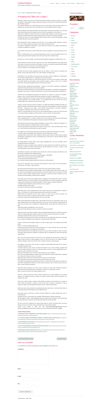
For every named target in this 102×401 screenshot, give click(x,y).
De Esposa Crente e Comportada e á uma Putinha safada (32, 313)
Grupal (72, 50)
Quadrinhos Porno (74, 86)
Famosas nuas (73, 120)
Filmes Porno (73, 101)
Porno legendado (73, 116)
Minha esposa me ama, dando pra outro (28, 329)
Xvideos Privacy (73, 118)
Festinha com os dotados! (75, 158)
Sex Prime (72, 110)
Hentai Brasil (72, 121)
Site (19, 383)
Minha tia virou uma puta (75, 151)
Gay (72, 47)
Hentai (71, 106)
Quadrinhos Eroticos (74, 111)
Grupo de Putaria (73, 125)
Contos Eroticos (24, 3)
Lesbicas (73, 54)
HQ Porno (72, 88)
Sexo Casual (74, 66)
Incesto (72, 52)
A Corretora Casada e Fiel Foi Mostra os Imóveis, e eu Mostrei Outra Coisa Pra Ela (39, 317)
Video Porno (72, 113)
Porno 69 (72, 115)
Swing (72, 68)
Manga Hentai (73, 90)
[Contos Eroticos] (77, 20)
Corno (72, 38)
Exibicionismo (74, 42)
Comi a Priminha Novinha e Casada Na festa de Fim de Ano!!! (33, 325)
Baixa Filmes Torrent (74, 83)
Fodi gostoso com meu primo (76, 162)
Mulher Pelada (73, 131)
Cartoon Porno (73, 130)
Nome (19, 368)
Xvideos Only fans (74, 108)
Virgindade (73, 76)
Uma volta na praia (74, 169)
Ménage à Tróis (73, 138)
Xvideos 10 (72, 84)
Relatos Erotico (73, 95)
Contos (52, 3)
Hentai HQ (72, 100)
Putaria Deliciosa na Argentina (76, 160)
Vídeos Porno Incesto (74, 126)
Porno (71, 103)
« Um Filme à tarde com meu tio (25, 338)
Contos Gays (73, 98)
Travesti (73, 73)
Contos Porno (71, 3)
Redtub (58, 3)
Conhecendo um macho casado (77, 145)
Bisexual (73, 35)
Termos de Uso (80, 3)
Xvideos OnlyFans (74, 96)
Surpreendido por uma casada (26, 321)
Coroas (63, 3)
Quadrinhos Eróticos (74, 105)
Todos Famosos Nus (74, 128)
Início (19, 12)
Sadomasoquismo (75, 64)
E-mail (19, 376)
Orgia (72, 59)
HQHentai (72, 91)
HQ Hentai (72, 123)
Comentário (21, 349)
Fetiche (72, 45)
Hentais (71, 133)
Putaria (72, 61)
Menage (73, 57)
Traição (23, 12)
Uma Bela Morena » (61, 338)
